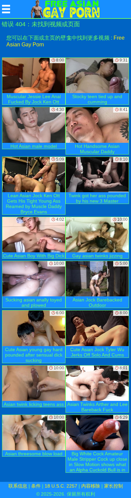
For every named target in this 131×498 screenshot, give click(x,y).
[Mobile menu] (6, 9)
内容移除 (90, 486)
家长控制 (113, 486)
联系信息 (17, 486)
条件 (36, 486)
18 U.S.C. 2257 (61, 486)
